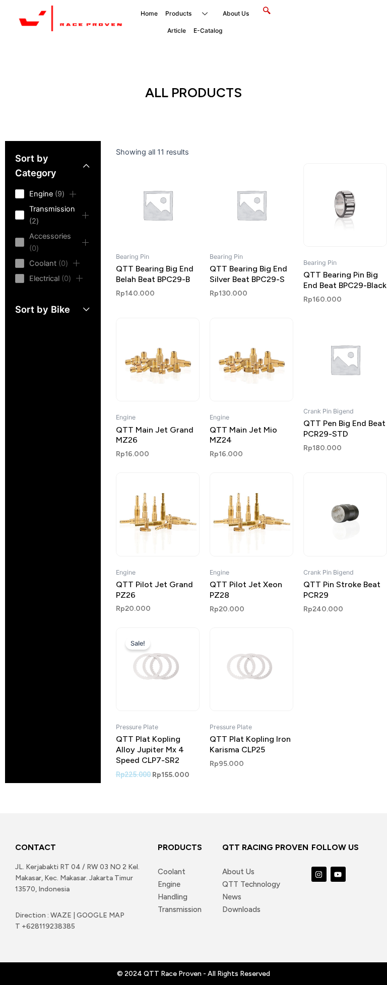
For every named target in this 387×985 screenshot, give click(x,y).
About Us (236, 13)
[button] (73, 193)
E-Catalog (208, 30)
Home (149, 13)
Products (178, 13)
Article (176, 30)
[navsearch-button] (267, 11)
